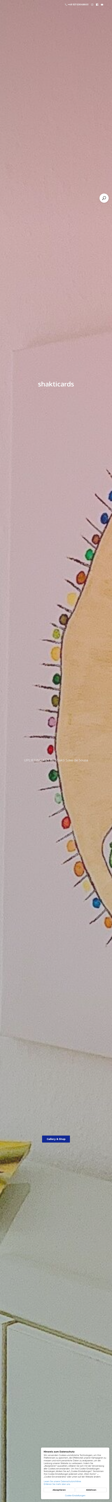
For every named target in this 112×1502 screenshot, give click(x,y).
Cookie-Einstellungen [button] (75, 1495)
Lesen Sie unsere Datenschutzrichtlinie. (62, 1481)
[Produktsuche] (104, 198)
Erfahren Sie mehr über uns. (57, 1484)
